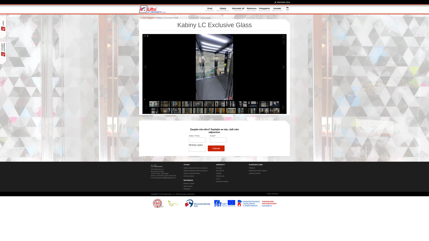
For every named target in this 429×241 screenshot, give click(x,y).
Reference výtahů (189, 183)
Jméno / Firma (194, 136)
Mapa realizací (188, 186)
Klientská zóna (283, 2)
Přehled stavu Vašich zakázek (258, 170)
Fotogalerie (150, 18)
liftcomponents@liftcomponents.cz (165, 178)
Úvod (143, 18)
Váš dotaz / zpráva (196, 145)
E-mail (212, 136)
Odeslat (216, 148)
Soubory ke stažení (255, 173)
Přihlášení (252, 168)
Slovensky (275, 194)
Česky (269, 194)
